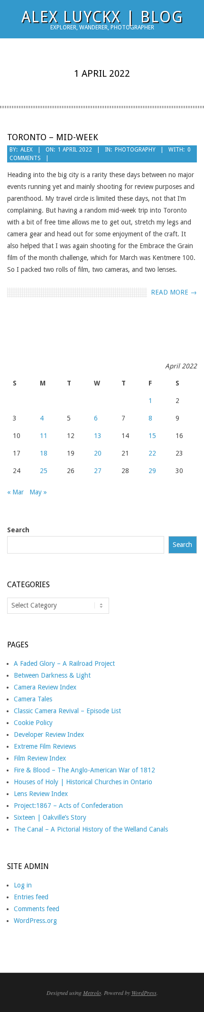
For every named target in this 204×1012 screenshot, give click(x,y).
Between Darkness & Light (52, 675)
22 (152, 453)
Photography (135, 149)
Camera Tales (33, 699)
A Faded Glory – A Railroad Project (64, 663)
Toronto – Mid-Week (52, 137)
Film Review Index (40, 758)
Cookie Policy (33, 722)
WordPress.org (35, 920)
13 (98, 435)
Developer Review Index (49, 734)
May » (38, 492)
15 (152, 435)
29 (152, 471)
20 (98, 453)
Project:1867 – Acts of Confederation (68, 805)
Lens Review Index (41, 793)
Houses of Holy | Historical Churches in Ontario (83, 782)
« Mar (15, 492)
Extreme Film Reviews (45, 746)
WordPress (144, 992)
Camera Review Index (45, 687)
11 (43, 435)
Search (18, 530)
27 (98, 471)
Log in (23, 885)
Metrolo (92, 992)
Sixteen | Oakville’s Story (50, 817)
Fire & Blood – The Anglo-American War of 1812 (84, 770)
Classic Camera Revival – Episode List (67, 711)
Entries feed (31, 897)
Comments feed (36, 909)
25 (43, 471)
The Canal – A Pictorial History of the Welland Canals (91, 829)
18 (43, 453)
